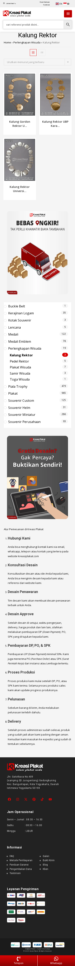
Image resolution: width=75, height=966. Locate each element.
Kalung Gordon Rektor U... (19, 124)
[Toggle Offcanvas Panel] (68, 14)
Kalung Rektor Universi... (20, 189)
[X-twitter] (26, 799)
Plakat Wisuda (20, 367)
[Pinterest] (34, 799)
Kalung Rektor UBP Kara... (55, 124)
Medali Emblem (19, 341)
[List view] (42, 52)
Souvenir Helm (19, 408)
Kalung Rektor (21, 355)
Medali (13, 334)
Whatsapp (56, 963)
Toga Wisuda (20, 379)
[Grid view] (33, 52)
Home (7, 42)
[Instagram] (18, 799)
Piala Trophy (17, 386)
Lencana (14, 327)
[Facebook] (9, 799)
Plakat (13, 393)
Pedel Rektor (19, 361)
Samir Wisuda (20, 373)
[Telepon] (18, 959)
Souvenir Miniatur (21, 414)
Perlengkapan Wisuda (26, 42)
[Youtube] (50, 799)
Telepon (18, 963)
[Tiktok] (42, 799)
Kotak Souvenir (19, 320)
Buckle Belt (16, 306)
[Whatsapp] (56, 959)
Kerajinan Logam (21, 313)
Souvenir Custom (21, 400)
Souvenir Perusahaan (24, 422)
